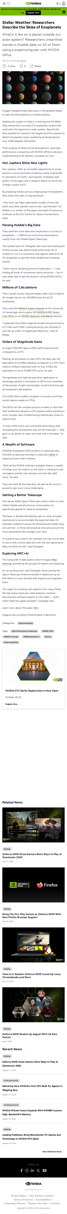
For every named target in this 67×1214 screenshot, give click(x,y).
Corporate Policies (14, 1203)
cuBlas (51, 454)
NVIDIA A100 (47, 631)
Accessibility (43, 1199)
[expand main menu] (4, 3)
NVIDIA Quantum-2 (31, 637)
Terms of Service (23, 1199)
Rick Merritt (21, 61)
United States (34, 1189)
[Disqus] (33, 752)
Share (38, 66)
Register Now (11, 704)
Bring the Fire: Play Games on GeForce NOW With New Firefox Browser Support (31, 916)
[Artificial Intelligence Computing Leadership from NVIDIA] (33, 3)
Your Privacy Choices (41, 1195)
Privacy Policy (18, 1195)
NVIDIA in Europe (11, 637)
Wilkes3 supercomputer (31, 308)
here (36, 607)
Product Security (37, 1203)
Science (48, 637)
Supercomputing (26, 623)
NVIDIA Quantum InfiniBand (37, 316)
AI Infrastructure (11, 1080)
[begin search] (9, 3)
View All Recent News (52, 1151)
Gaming (7, 1056)
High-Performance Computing (24, 631)
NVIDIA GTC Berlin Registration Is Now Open (31, 690)
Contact (55, 1203)
